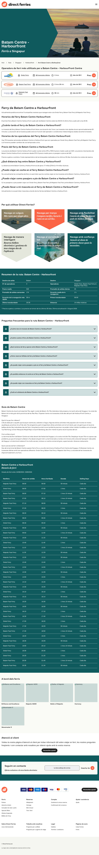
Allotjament (29, 802)
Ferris (77, 829)
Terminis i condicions (57, 829)
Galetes (53, 827)
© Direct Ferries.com (7, 843)
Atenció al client (6, 805)
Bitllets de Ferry (6, 816)
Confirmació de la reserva (59, 805)
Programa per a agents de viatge (36, 829)
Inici (3, 63)
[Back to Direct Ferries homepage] (16, 4)
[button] (50, 329)
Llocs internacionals (7, 827)
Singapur (18, 63)
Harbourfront (29, 63)
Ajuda (77, 802)
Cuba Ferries (80, 827)
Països (4, 802)
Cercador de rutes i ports (9, 808)
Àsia (9, 63)
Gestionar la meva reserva (59, 802)
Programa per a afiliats (33, 827)
